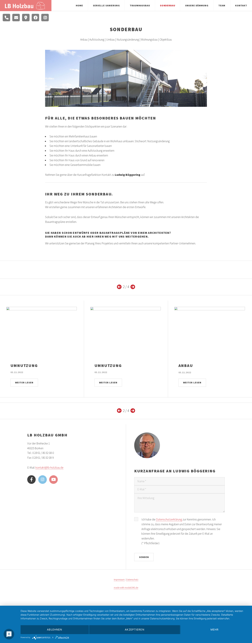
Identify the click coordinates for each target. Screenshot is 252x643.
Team (221, 5)
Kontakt (241, 5)
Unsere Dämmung (196, 5)
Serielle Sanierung (106, 5)
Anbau (185, 365)
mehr (215, 629)
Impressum (119, 579)
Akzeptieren (134, 629)
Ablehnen (54, 629)
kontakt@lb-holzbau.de (49, 467)
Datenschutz (132, 579)
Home (79, 5)
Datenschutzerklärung (169, 519)
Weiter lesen (24, 382)
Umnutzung (24, 365)
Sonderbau (167, 5)
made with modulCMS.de (126, 587)
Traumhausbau (140, 5)
